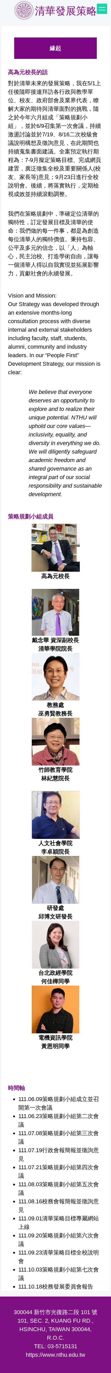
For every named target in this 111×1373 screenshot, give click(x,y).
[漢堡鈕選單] (102, 9)
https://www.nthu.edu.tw (55, 1355)
